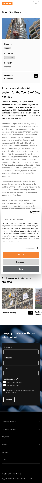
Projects (4, 444)
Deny (21, 269)
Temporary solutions (9, 422)
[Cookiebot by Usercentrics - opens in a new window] (30, 212)
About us (5, 452)
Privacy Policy (11, 392)
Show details (30, 248)
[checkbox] (21, 384)
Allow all (21, 255)
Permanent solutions (9, 429)
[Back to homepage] (7, 3)
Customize (20, 262)
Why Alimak (6, 437)
